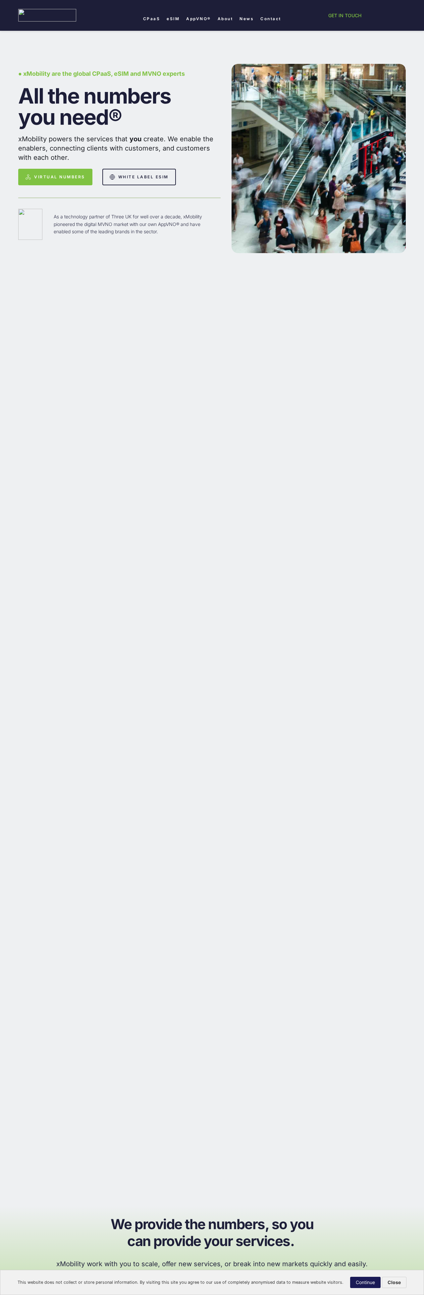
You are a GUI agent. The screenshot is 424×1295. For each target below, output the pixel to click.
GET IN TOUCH (344, 15)
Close (394, 1282)
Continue (365, 1282)
